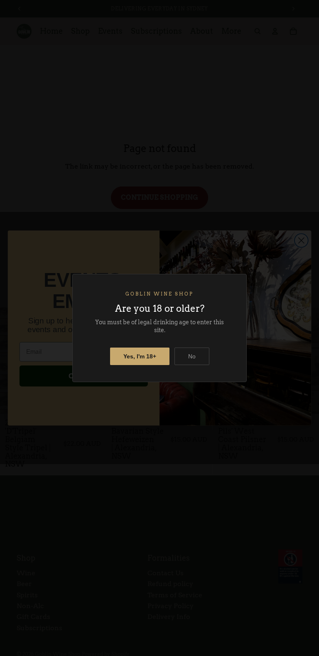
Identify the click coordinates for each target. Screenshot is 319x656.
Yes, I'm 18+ (139, 356)
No (192, 356)
